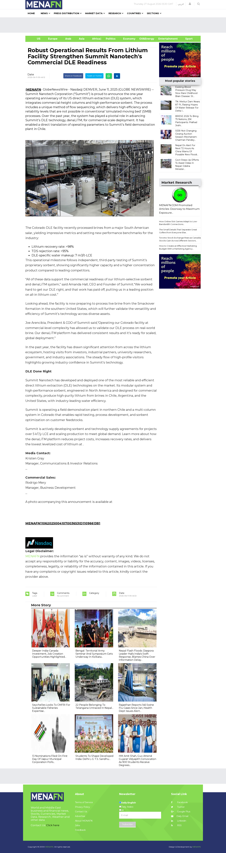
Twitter (180, 807)
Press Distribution (66, 13)
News (44, 13)
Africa (95, 38)
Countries (134, 13)
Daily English (128, 802)
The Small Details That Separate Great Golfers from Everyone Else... (178, 231)
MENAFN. (49, 847)
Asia (81, 38)
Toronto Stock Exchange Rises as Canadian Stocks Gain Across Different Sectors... (180, 239)
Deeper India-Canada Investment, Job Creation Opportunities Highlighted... (49, 653)
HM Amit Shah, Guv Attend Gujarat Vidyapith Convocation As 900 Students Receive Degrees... (137, 760)
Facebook (182, 802)
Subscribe (127, 824)
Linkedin (181, 820)
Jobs (77, 825)
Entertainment (163, 38)
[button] (190, 4)
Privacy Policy (82, 807)
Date (31, 74)
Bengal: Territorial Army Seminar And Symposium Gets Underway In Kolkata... (94, 653)
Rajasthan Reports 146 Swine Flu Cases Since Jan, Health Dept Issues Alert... (136, 707)
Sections (153, 13)
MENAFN (33, 89)
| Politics (109, 38)
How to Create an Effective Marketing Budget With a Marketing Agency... (178, 247)
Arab (68, 38)
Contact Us (81, 811)
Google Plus (183, 811)
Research (115, 13)
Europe (52, 38)
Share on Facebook (73, 76)
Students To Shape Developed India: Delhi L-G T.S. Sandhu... (94, 757)
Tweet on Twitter (94, 76)
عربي (181, 4)
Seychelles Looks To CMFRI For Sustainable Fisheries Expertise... (51, 707)
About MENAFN (84, 820)
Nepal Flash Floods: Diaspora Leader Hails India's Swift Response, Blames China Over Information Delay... (137, 655)
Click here (52, 825)
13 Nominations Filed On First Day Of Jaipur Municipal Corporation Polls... (49, 759)
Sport (186, 38)
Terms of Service (84, 802)
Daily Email (182, 816)
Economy (129, 38)
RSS (179, 825)
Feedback (80, 830)
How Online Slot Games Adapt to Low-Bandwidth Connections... (178, 223)
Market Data (94, 13)
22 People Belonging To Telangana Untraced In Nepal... (94, 706)
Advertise (80, 816)
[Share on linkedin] (117, 76)
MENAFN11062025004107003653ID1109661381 (62, 523)
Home (31, 13)
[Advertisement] (114, 25)
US (34, 38)
